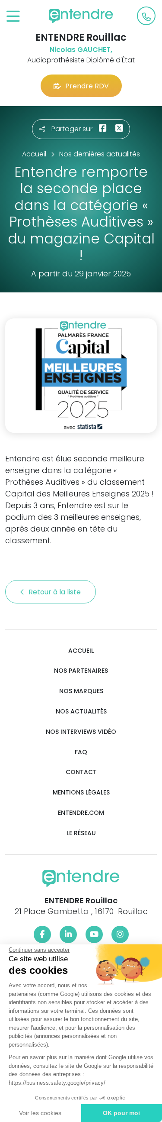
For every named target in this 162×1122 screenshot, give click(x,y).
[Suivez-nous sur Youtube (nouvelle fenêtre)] (94, 934)
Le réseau (81, 833)
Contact (81, 772)
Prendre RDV (87, 86)
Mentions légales (81, 792)
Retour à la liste (56, 592)
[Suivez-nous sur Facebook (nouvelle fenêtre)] (42, 934)
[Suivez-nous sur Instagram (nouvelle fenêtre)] (120, 934)
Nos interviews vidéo (81, 732)
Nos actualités (81, 711)
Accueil (81, 651)
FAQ (81, 752)
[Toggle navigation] (13, 16)
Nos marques (81, 691)
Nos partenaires (81, 670)
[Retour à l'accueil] (81, 16)
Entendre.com (81, 813)
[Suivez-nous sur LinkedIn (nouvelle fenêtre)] (68, 934)
